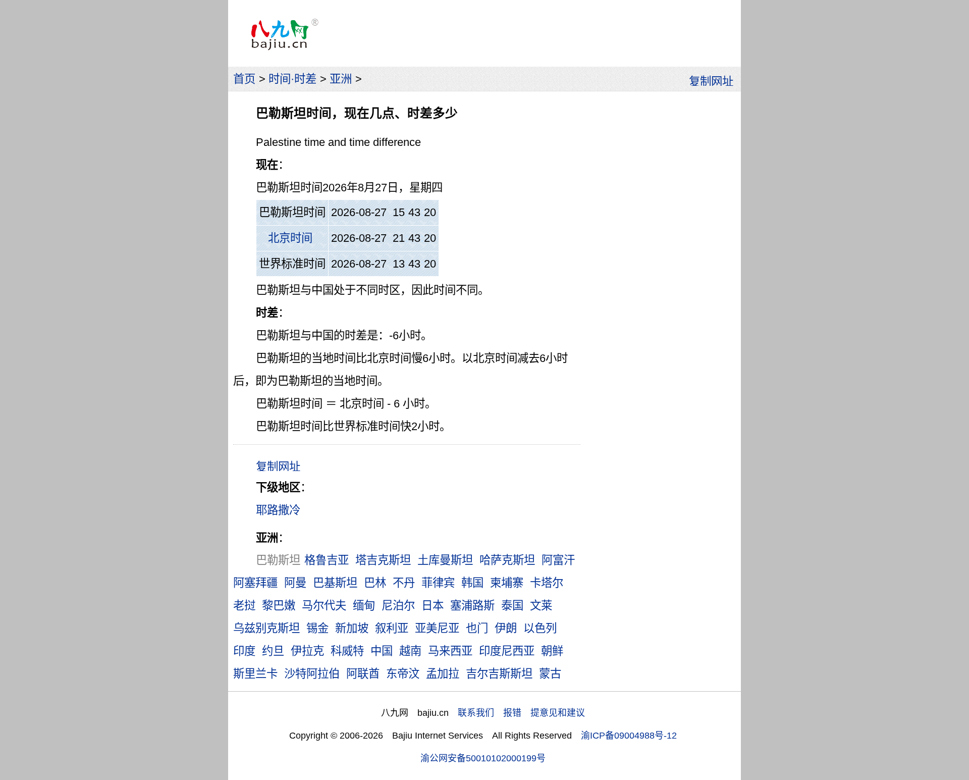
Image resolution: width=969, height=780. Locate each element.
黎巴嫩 (278, 605)
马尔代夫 (324, 605)
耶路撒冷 (278, 510)
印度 (244, 651)
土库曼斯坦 (445, 560)
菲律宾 (438, 583)
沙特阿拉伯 (312, 673)
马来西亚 (450, 651)
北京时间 (290, 238)
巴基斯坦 (335, 583)
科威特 (347, 651)
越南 (410, 651)
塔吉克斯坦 (383, 560)
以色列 (540, 628)
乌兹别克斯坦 (266, 628)
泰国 (512, 605)
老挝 (244, 605)
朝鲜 (552, 651)
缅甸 (364, 605)
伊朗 (506, 628)
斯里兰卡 (255, 673)
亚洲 (341, 79)
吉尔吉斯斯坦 (499, 673)
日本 (432, 605)
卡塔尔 (546, 583)
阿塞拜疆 (255, 583)
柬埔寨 (506, 583)
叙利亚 (391, 628)
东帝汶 (402, 673)
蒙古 (550, 673)
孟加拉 (442, 673)
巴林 (375, 583)
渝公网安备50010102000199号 (483, 758)
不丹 (404, 583)
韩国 (472, 583)
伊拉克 (307, 651)
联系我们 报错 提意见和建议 (521, 713)
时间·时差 (292, 79)
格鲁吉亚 (326, 560)
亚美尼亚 (437, 628)
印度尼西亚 (506, 651)
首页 (244, 79)
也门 (477, 628)
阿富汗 (558, 560)
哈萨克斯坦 (507, 560)
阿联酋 (363, 673)
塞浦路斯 (472, 605)
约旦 (273, 651)
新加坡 (351, 628)
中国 (381, 651)
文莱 (541, 605)
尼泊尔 (398, 605)
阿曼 (295, 583)
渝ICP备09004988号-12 (629, 736)
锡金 (317, 628)
